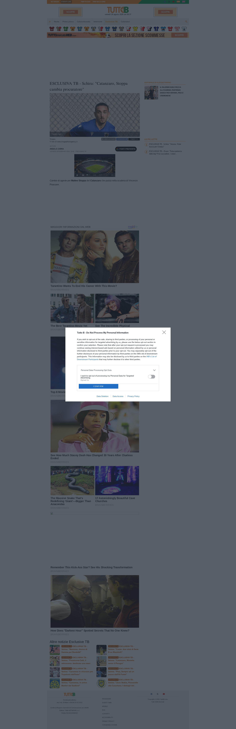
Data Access (118, 396)
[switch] (151, 376)
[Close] (165, 333)
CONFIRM (98, 386)
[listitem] (118, 370)
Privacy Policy (133, 396)
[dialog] (118, 364)
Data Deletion (102, 396)
